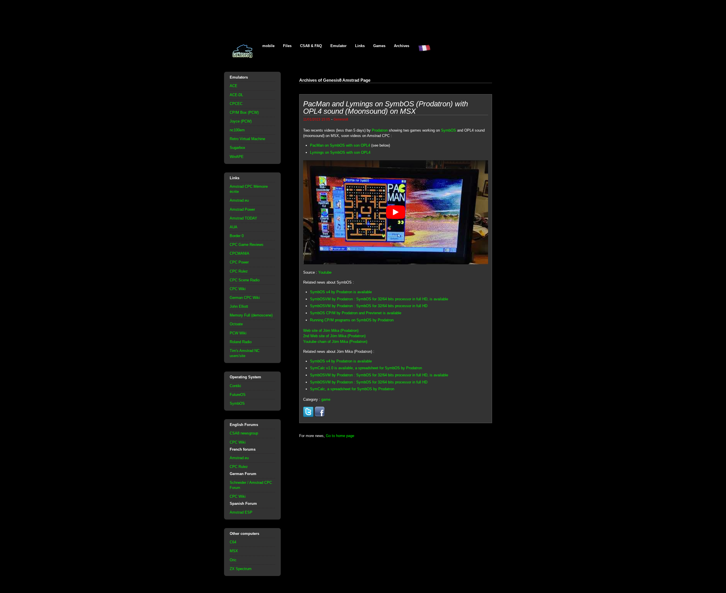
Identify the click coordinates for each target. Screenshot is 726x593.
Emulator (338, 46)
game (325, 399)
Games (379, 46)
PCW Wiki (238, 333)
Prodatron (380, 130)
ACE (233, 86)
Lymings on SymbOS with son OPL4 (340, 152)
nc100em (237, 130)
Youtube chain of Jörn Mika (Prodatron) (335, 341)
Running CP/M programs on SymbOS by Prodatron (352, 320)
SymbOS (237, 403)
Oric (233, 560)
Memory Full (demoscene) (251, 315)
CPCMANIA (239, 253)
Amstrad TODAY (243, 218)
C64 (233, 542)
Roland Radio (241, 342)
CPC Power (239, 262)
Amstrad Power (242, 209)
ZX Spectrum (241, 569)
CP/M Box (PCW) (244, 112)
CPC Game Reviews (246, 244)
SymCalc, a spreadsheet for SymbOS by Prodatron (352, 389)
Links (360, 46)
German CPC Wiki (245, 298)
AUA (233, 227)
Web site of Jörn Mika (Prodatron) (330, 330)
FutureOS (238, 394)
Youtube (325, 272)
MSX (234, 551)
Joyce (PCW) (241, 121)
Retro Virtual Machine (247, 139)
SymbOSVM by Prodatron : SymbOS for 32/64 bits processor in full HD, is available (379, 299)
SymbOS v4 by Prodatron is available (341, 292)
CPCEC (236, 104)
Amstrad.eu (239, 200)
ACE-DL (236, 95)
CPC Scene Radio (244, 280)
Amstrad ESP (241, 512)
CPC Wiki (238, 289)
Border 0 (237, 236)
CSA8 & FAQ (311, 46)
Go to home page (340, 436)
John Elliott (239, 306)
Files (287, 46)
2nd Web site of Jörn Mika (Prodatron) (334, 336)
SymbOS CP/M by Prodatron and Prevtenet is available (355, 313)
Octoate (236, 324)
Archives (401, 46)
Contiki (235, 386)
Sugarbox (237, 147)
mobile (268, 46)
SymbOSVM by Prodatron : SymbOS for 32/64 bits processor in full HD (368, 306)
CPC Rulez (239, 271)
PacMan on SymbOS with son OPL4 (340, 145)
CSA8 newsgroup (244, 433)
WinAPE (237, 157)
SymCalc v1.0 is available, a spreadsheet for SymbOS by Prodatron (366, 368)
